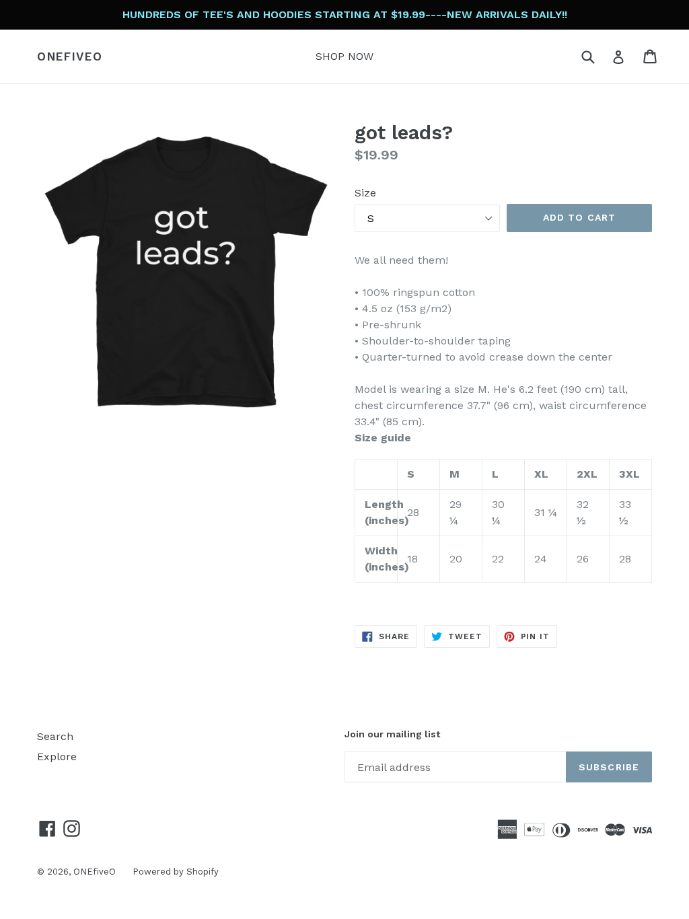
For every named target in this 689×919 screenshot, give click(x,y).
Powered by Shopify (176, 872)
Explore (57, 756)
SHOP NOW (344, 56)
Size (365, 192)
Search (55, 736)
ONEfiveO (70, 56)
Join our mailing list (392, 734)
